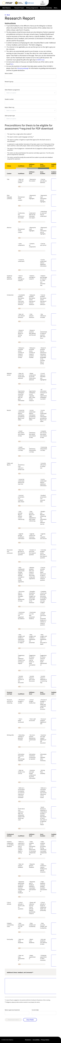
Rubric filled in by (9, 107)
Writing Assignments (32, 8)
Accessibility (36, 1040)
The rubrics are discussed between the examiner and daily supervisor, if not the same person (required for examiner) (30, 153)
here (11, 64)
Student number (9, 99)
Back (8, 15)
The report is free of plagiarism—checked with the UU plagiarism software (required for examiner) (31, 149)
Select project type (10, 115)
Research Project (19, 8)
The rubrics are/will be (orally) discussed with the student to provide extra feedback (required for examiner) (30, 158)
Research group (9, 81)
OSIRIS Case (40, 60)
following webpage (23, 68)
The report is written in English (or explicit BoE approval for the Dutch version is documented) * (29, 140)
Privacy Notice (45, 1040)
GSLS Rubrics (6, 8)
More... (56, 8)
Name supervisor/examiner (12, 1010)
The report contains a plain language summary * (20, 137)
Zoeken (42, 4)
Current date (35, 1010)
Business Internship (46, 8)
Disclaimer (28, 1040)
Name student (8, 73)
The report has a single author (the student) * (19, 134)
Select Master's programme (12, 90)
